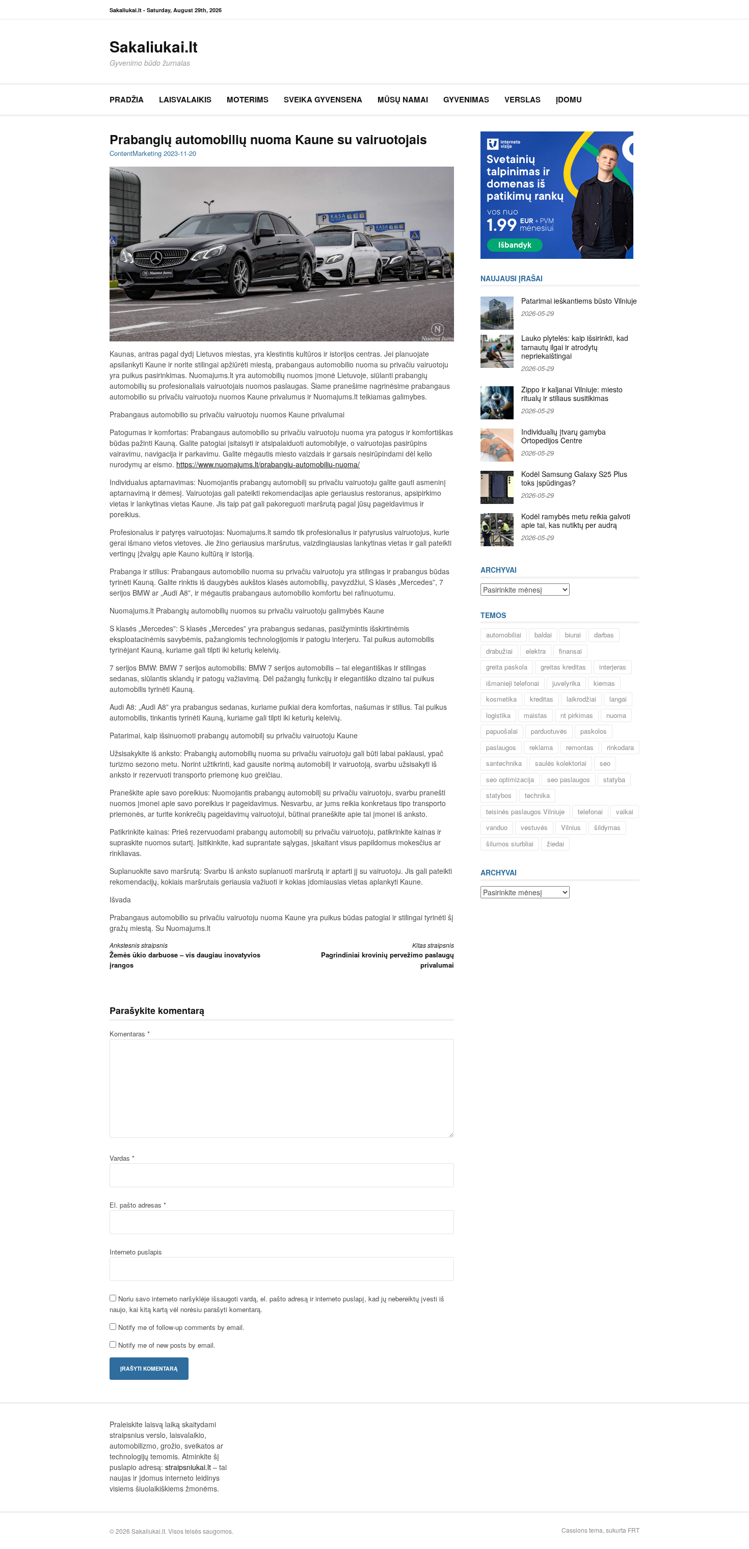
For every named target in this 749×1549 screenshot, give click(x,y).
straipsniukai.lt (188, 1467)
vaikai (624, 811)
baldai (543, 634)
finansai (570, 651)
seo (605, 763)
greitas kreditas (563, 667)
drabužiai (499, 651)
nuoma (616, 715)
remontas (580, 747)
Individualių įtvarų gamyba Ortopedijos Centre (563, 436)
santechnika (504, 763)
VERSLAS (522, 99)
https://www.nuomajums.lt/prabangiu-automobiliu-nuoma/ (268, 464)
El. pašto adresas (138, 1205)
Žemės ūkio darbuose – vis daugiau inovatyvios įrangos (185, 955)
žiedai (555, 843)
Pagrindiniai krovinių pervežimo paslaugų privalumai (387, 955)
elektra (536, 651)
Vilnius (571, 827)
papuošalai (502, 731)
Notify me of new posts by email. (167, 1345)
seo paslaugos (568, 779)
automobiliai (503, 634)
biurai (573, 634)
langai (618, 699)
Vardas (122, 1158)
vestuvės (534, 827)
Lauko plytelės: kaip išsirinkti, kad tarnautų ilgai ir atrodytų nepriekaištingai (574, 347)
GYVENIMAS (466, 99)
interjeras (612, 667)
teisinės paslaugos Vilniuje (525, 811)
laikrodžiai (581, 699)
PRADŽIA (127, 99)
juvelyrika (566, 683)
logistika (498, 715)
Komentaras (130, 1033)
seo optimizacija (510, 779)
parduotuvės (549, 731)
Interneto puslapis (136, 1252)
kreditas (541, 699)
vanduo (496, 827)
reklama (541, 747)
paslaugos (501, 747)
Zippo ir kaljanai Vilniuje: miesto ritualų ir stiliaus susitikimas (572, 394)
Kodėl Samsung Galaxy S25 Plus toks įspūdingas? (574, 478)
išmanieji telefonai (512, 683)
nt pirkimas (576, 715)
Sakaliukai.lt (154, 46)
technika (537, 795)
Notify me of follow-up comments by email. (181, 1327)
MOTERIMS (248, 99)
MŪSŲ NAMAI (403, 99)
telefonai (590, 811)
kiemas (604, 683)
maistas (535, 715)
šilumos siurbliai (509, 843)
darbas (604, 634)
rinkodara (620, 747)
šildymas (607, 827)
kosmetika (501, 699)
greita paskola (506, 667)
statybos (499, 795)
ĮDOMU (569, 99)
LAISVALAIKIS (185, 99)
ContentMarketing (136, 153)
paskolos (593, 731)
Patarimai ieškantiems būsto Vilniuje (579, 301)
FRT (633, 1530)
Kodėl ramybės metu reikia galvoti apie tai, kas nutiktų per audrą (575, 520)
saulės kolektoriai (560, 763)
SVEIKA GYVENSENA (323, 99)
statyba (614, 779)
